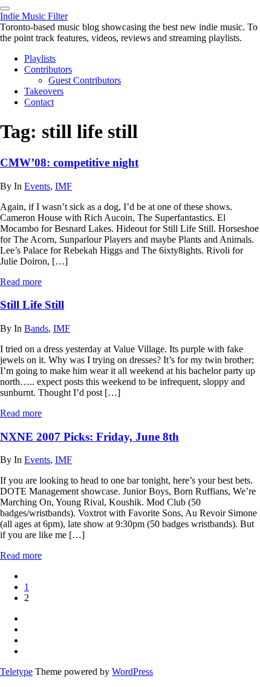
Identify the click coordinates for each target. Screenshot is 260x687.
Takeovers (43, 91)
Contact (39, 102)
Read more (21, 282)
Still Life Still (32, 304)
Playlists (40, 58)
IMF (63, 186)
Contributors (48, 69)
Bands (36, 328)
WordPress (132, 671)
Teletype (16, 671)
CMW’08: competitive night (69, 162)
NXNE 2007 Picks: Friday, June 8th (89, 436)
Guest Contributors (84, 80)
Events (37, 186)
